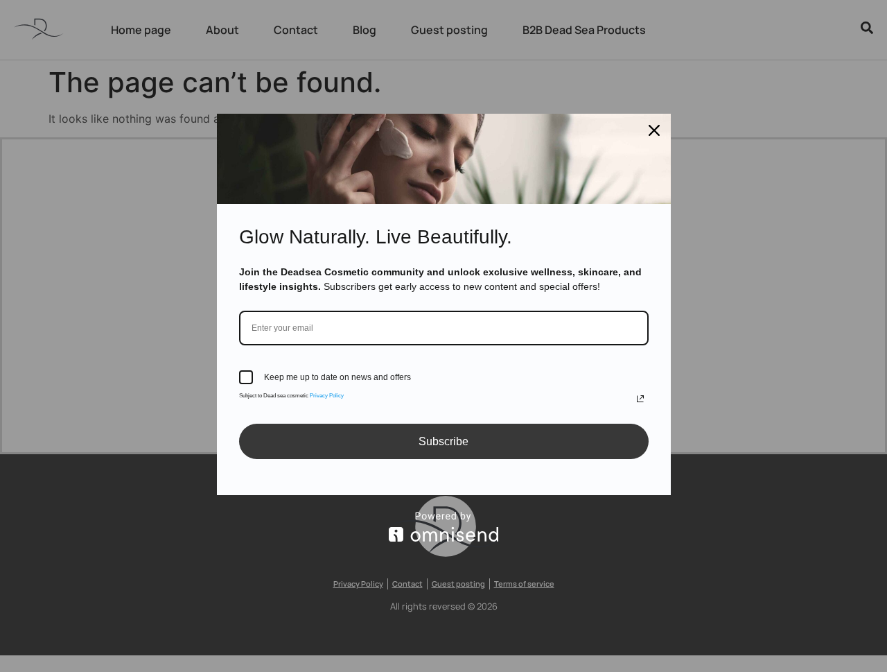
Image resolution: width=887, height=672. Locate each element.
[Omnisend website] (444, 526)
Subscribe (443, 441)
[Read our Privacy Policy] (640, 398)
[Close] (654, 130)
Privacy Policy (327, 396)
